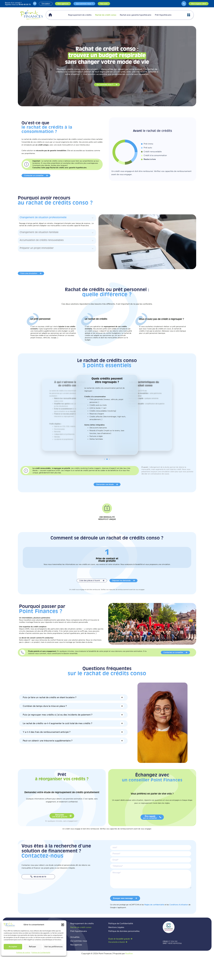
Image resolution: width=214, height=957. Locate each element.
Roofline (129, 953)
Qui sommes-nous (78, 941)
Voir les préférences (53, 946)
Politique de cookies (23, 952)
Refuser (32, 946)
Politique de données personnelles (124, 931)
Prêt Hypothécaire (163, 15)
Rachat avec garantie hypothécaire (135, 15)
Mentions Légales (116, 927)
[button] (62, 925)
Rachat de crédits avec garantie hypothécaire (68, 168)
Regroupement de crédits (80, 15)
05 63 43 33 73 (25, 4)
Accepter (13, 946)
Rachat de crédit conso (105, 15)
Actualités (75, 937)
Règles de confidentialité (154, 905)
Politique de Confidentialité (40, 952)
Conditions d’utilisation (178, 905)
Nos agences (76, 945)
